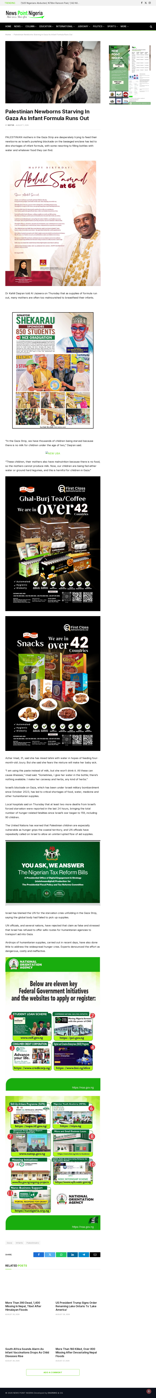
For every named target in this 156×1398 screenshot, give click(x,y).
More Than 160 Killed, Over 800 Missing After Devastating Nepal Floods (76, 1352)
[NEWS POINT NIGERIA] (25, 14)
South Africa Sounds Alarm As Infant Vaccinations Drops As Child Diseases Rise (27, 1352)
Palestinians (33, 1243)
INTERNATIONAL (64, 26)
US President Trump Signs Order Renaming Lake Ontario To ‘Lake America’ (76, 1306)
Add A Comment (53, 1372)
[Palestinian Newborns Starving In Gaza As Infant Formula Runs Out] (52, 72)
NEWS (17, 26)
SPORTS (111, 26)
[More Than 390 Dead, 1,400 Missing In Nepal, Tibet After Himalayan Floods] (27, 1285)
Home (8, 34)
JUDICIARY (83, 26)
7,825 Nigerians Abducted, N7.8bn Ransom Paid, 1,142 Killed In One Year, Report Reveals (51, 3)
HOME (8, 26)
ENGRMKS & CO (55, 1393)
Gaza (9, 1243)
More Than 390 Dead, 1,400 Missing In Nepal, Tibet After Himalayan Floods (23, 1306)
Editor (11, 125)
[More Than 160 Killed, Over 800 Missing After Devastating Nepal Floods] (78, 1332)
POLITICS (97, 26)
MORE (124, 26)
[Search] (150, 26)
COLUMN (29, 26)
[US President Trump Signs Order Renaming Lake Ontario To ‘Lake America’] (78, 1285)
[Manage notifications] (148, 1391)
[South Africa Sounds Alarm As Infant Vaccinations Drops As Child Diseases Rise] (27, 1332)
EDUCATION (45, 26)
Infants (19, 1243)
